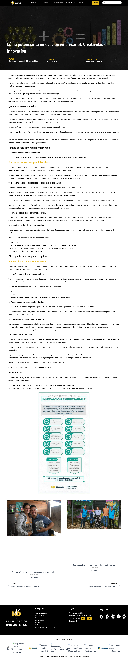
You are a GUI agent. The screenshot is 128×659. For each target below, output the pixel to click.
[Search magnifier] (121, 2)
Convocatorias (58, 3)
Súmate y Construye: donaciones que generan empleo (34, 572)
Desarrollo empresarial (93, 61)
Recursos (81, 3)
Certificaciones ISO (75, 618)
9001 (83, 618)
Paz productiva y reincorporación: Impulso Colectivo (94, 565)
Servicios (45, 3)
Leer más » (34, 578)
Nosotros (34, 3)
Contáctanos (70, 3)
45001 (89, 618)
